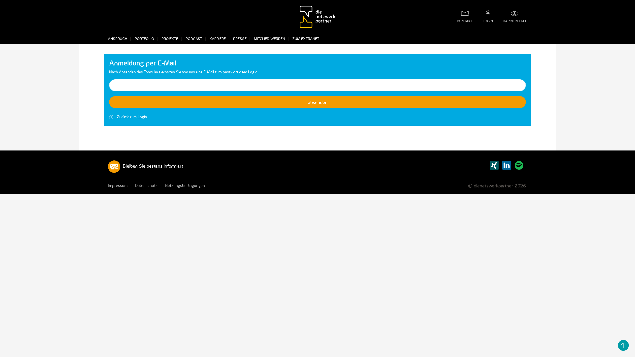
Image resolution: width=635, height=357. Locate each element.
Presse (240, 38)
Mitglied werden (269, 38)
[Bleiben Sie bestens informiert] (114, 166)
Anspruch (117, 38)
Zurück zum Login (132, 116)
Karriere (218, 38)
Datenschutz (146, 185)
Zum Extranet (305, 38)
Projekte (169, 38)
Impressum (117, 185)
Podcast (194, 38)
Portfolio (144, 38)
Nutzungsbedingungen (185, 185)
